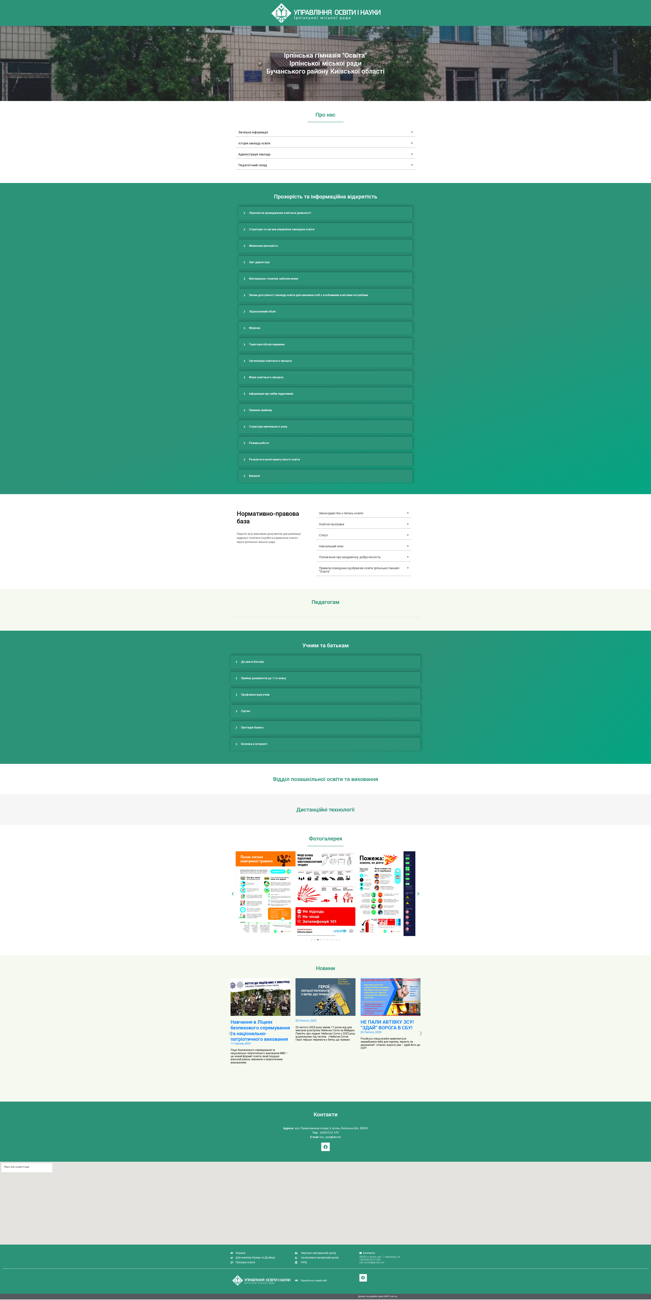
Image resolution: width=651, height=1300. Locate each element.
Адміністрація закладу (254, 154)
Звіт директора (259, 262)
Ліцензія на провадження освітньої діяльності (280, 213)
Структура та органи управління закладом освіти (281, 229)
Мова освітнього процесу (266, 377)
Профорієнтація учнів (255, 694)
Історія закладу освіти (254, 143)
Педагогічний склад (252, 165)
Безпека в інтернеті (254, 744)
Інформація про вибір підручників (271, 393)
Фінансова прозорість (263, 245)
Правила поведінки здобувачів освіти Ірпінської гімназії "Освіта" (359, 569)
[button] (325, 132)
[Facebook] (363, 1278)
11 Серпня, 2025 (241, 1043)
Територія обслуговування (266, 344)
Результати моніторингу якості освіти (274, 459)
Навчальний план (331, 546)
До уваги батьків (252, 661)
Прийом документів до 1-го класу (263, 678)
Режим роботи (259, 443)
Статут (323, 535)
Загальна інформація (253, 132)
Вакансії (254, 476)
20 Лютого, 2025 (305, 1020)
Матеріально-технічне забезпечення (273, 278)
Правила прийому (260, 410)
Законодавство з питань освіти (341, 513)
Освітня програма (331, 524)
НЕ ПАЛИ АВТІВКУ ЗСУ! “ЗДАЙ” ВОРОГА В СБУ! (387, 1025)
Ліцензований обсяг (262, 311)
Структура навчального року (268, 426)
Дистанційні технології (325, 809)
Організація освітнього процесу (270, 360)
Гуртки (245, 711)
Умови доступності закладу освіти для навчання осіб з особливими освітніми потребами (308, 295)
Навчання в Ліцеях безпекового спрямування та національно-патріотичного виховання (260, 1030)
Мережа (254, 328)
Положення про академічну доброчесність (350, 557)
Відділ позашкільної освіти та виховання (325, 779)
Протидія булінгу (252, 727)
